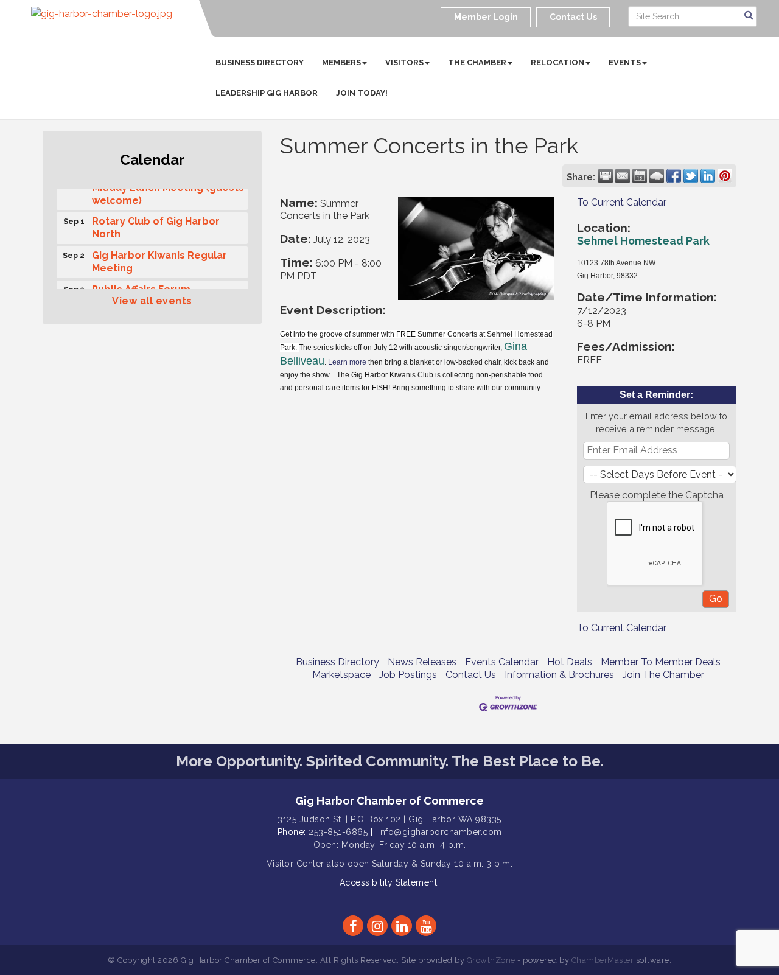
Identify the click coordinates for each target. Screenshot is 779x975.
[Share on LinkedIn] (707, 176)
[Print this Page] (605, 176)
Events (625, 62)
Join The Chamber (663, 674)
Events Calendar (502, 662)
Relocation (557, 62)
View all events (152, 301)
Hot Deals (569, 662)
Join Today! (362, 92)
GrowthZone (491, 960)
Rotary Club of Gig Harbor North (156, 224)
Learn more (347, 362)
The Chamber (477, 62)
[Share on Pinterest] (725, 176)
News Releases (422, 662)
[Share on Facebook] (673, 176)
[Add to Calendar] (639, 176)
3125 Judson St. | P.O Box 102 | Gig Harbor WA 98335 (389, 819)
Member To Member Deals (661, 662)
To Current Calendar (621, 202)
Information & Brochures (559, 674)
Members (341, 62)
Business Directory (259, 62)
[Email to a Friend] (622, 176)
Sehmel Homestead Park (643, 240)
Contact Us (470, 674)
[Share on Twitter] (690, 176)
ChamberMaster (602, 960)
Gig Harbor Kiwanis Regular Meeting (159, 258)
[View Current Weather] (656, 176)
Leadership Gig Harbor (266, 92)
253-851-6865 (338, 832)
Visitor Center (295, 863)
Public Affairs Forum (141, 286)
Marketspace (341, 674)
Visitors (404, 62)
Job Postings (408, 674)
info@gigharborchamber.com (440, 832)
